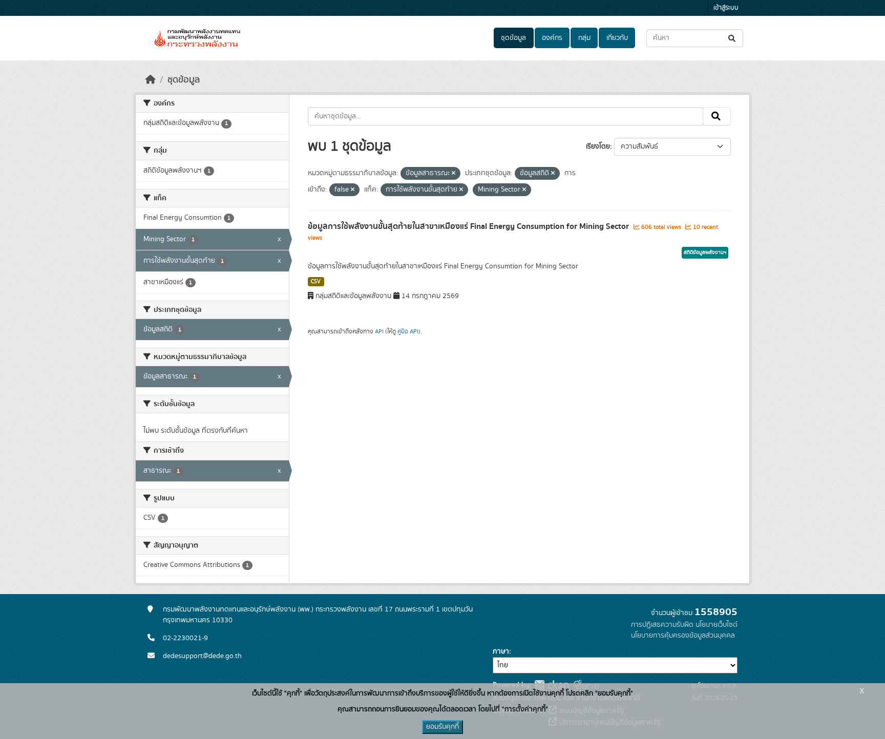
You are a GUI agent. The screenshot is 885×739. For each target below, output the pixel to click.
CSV (316, 282)
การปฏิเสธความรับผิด (662, 625)
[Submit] (733, 38)
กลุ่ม (584, 38)
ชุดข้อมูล (513, 38)
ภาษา (501, 651)
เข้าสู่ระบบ (726, 8)
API (379, 331)
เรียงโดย (598, 146)
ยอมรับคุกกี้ (442, 727)
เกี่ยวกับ (617, 38)
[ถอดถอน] (453, 174)
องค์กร (552, 38)
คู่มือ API (407, 331)
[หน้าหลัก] (150, 80)
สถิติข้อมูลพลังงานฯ (705, 252)
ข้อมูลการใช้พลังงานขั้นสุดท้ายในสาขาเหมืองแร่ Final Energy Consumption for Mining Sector (469, 226)
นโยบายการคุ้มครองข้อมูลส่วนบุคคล (683, 635)
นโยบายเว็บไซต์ (717, 625)
